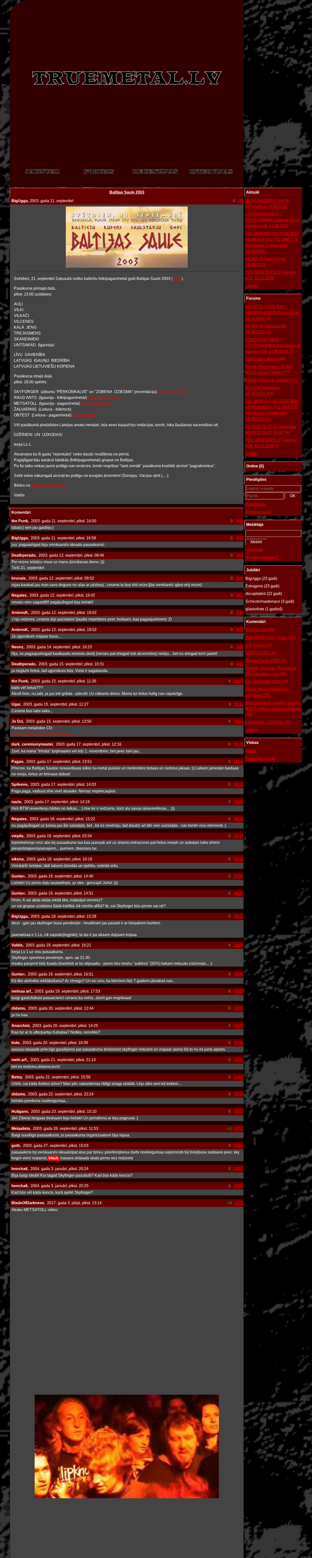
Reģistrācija (255, 504)
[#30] (238, 1077)
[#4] (239, 578)
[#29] (238, 1060)
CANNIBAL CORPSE (268, 722)
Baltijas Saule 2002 (48, 485)
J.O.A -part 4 (258, 645)
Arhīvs (250, 751)
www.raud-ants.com (105, 397)
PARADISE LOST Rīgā (270, 638)
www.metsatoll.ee (96, 403)
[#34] (238, 1146)
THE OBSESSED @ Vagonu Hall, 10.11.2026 (270, 275)
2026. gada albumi (265, 359)
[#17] (238, 819)
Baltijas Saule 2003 (126, 192)
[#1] (239, 521)
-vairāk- (251, 286)
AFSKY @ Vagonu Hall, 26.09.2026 (266, 262)
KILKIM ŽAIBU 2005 (266, 682)
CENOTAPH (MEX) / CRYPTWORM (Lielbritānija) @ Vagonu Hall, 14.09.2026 (272, 220)
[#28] (238, 1043)
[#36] (238, 1186)
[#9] (239, 664)
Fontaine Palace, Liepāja (271, 380)
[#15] (238, 784)
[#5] (239, 595)
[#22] (238, 916)
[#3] (239, 555)
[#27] (238, 1026)
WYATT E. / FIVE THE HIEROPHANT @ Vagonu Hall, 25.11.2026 (272, 313)
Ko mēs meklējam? (262, 557)
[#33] (238, 1128)
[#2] (239, 538)
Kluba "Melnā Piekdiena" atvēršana (267, 692)
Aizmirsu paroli (258, 512)
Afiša (177, 278)
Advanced (254, 550)
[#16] (238, 802)
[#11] (238, 704)
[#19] (238, 859)
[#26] (238, 1008)
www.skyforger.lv (172, 392)
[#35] (238, 1169)
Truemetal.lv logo (260, 759)
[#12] (238, 721)
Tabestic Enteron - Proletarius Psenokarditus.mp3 (270, 671)
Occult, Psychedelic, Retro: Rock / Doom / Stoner (268, 370)
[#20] (238, 876)
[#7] (239, 630)
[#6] (239, 613)
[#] (241, 201)
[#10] (238, 681)
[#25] (238, 991)
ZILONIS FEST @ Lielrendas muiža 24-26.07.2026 (270, 429)
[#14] (238, 761)
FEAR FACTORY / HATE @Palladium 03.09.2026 (267, 204)
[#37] (238, 1203)
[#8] (239, 647)
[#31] (238, 1094)
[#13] (238, 744)
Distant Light (260, 630)
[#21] (238, 893)
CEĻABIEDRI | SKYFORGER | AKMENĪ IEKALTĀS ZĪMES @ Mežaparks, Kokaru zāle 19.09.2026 (272, 242)
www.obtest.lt (83, 415)
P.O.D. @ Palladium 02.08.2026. (262, 391)
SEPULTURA (261, 653)
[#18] (238, 836)
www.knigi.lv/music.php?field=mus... (42, 734)
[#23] (238, 945)
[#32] (238, 1111)
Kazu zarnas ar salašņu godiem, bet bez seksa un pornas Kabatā (273, 709)
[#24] (238, 974)
